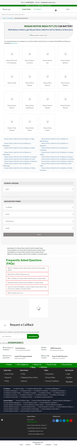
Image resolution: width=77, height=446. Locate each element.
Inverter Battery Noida (11, 411)
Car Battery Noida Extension (43, 397)
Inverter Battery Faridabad (48, 402)
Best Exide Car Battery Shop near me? (18, 274)
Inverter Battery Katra (28, 407)
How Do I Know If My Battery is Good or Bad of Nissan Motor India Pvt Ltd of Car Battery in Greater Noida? (27, 288)
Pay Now (69, 382)
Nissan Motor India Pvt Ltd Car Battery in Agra (19, 139)
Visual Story (67, 364)
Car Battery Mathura (26, 395)
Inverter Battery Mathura (65, 407)
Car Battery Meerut (41, 395)
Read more (14, 43)
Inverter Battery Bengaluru (13, 402)
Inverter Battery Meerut (12, 409)
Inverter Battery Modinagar (30, 409)
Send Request (33, 336)
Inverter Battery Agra (23, 400)
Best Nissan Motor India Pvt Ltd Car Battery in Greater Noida (25, 282)
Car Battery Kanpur (45, 393)
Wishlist (43, 367)
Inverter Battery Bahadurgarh (41, 400)
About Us (38, 364)
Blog (33, 367)
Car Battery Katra (59, 393)
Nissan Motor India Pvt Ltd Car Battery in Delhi (19, 148)
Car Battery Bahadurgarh (34, 388)
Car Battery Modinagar (57, 395)
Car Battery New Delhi (11, 397)
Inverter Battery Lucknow (46, 407)
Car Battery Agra (19, 388)
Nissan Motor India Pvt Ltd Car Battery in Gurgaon (20, 157)
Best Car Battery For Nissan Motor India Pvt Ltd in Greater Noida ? (27, 278)
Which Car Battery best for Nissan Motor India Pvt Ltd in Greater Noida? (26, 269)
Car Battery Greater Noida (12, 393)
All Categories (22, 364)
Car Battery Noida (26, 397)
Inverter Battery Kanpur (12, 407)
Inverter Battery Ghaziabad (13, 405)
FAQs (7, 381)
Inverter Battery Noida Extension (31, 411)
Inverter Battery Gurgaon (54, 405)
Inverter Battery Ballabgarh (62, 400)
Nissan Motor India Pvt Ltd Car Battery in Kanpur (57, 157)
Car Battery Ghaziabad (57, 391)
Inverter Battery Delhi (30, 402)
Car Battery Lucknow (11, 395)
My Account (69, 370)
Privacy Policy (50, 377)
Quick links (7, 370)
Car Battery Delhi (26, 391)
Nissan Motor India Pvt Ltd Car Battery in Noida (19, 168)
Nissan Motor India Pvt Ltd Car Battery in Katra (19, 159)
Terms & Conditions (52, 381)
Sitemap (24, 381)
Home (4, 18)
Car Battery (10, 18)
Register (69, 377)
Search (39, 234)
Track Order (52, 364)
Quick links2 (24, 370)
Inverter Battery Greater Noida (33, 405)
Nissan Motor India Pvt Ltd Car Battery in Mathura (20, 161)
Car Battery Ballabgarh (52, 388)
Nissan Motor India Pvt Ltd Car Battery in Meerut (57, 161)
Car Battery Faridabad (41, 391)
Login (68, 374)
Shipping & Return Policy (29, 377)
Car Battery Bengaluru (11, 391)
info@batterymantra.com (48, 2)
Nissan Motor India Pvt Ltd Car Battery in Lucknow (57, 159)
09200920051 (30, 2)
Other (46, 370)
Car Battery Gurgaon (30, 393)
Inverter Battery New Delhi (50, 409)
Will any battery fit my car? (15, 293)
